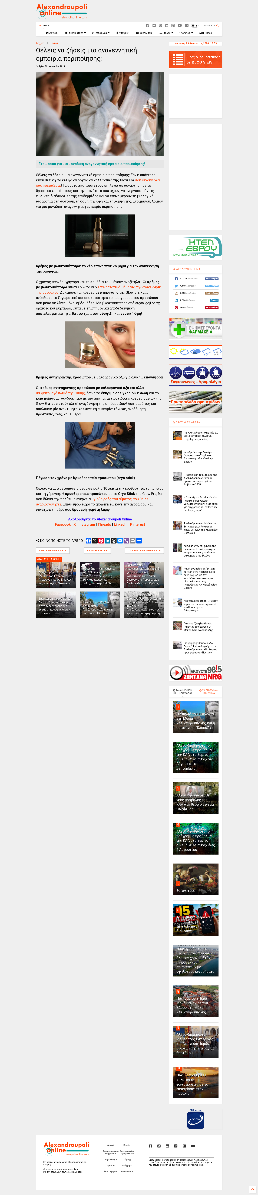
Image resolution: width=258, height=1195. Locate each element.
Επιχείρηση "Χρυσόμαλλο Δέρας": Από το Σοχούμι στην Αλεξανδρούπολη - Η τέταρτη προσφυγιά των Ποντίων (55, 606)
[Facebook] (147, 26)
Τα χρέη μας (186, 890)
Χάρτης (127, 1159)
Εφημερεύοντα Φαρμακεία (110, 1152)
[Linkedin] (166, 26)
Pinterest (137, 524)
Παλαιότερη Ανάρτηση (144, 550)
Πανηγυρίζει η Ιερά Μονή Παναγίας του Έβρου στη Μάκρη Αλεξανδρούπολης (198, 626)
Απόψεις (123, 32)
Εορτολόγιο (111, 1159)
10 (179, 1068)
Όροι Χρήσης (110, 1171)
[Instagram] (160, 26)
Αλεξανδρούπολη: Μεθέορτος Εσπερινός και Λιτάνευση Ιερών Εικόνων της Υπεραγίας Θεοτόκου (55, 578)
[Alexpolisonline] (186, 26)
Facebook (63, 524)
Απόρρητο (127, 1165)
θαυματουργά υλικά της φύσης (60, 393)
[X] (154, 26)
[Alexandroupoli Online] (61, 17)
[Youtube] (180, 26)
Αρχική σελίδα (97, 550)
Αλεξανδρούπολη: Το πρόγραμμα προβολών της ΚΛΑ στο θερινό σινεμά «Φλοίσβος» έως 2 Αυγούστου (195, 840)
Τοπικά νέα (100, 32)
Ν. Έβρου (207, 32)
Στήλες (166, 32)
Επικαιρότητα (75, 32)
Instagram (87, 524)
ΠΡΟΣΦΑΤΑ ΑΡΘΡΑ (187, 422)
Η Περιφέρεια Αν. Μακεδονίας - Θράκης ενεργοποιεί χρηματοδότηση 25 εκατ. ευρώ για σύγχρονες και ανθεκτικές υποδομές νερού (201, 504)
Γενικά (54, 43)
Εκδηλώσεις (145, 32)
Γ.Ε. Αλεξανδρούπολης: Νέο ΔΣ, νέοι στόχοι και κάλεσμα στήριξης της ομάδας (201, 435)
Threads (104, 524)
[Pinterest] (173, 26)
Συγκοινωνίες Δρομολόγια (127, 1152)
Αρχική (53, 32)
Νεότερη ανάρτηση (53, 550)
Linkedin (120, 524)
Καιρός (127, 1145)
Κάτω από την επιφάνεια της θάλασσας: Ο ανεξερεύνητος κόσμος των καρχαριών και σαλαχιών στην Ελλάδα (98, 576)
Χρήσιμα (185, 32)
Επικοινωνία (127, 1171)
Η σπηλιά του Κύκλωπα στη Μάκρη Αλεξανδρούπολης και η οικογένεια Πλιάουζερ (98, 608)
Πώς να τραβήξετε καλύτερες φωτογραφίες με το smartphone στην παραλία (192, 1084)
